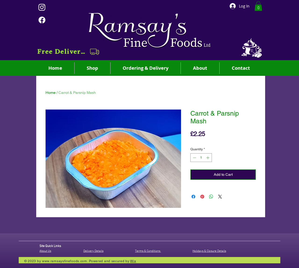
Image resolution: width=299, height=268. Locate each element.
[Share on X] (220, 196)
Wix (133, 261)
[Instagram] (41, 7)
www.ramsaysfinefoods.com (64, 261)
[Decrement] (194, 158)
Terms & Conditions (148, 251)
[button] (68, 52)
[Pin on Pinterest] (202, 196)
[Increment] (208, 158)
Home (51, 92)
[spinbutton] (201, 158)
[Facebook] (41, 20)
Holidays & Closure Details (209, 251)
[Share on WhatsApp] (211, 196)
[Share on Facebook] (193, 196)
